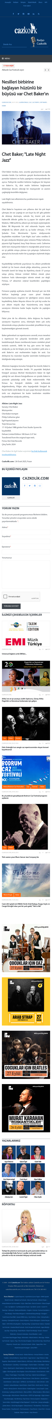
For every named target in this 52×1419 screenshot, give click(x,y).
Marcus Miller (28, 1392)
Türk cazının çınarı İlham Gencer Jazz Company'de (20, 857)
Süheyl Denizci (28, 1406)
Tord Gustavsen (24, 1409)
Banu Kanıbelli (12, 1361)
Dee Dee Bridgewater (31, 1368)
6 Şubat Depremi (19, 1296)
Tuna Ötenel (33, 1409)
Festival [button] (34, 787)
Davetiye (4, 1310)
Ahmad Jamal (19, 1354)
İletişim (23, 2)
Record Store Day (38, 1341)
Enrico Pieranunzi (30, 1371)
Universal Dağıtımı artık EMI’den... (14, 654)
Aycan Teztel (23, 1358)
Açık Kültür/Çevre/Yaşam (32, 1296)
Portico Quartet (35, 1399)
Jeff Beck (23, 1382)
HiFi (46, 2)
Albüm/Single (23, 102)
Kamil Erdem (23, 1385)
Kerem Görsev (22, 1388)
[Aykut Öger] (22, 1152)
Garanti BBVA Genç (22, 1317)
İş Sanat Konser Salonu (37, 1324)
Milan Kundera (37, 1392)
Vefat (33, 1344)
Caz (30, 102)
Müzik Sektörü (33, 1337)
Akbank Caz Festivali (20, 1300)
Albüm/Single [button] (7, 895)
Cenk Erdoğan (24, 1365)
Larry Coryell (40, 1388)
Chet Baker (43, 102)
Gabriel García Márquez (39, 1375)
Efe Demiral (42, 1368)
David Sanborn (20, 1368)
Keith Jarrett (39, 1385)
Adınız (5, 527)
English (29, 1310)
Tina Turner (45, 1406)
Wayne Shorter (24, 1412)
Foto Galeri (27, 6)
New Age (41, 1337)
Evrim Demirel (41, 1371)
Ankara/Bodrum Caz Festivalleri (11, 1303)
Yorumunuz (7, 558)
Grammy (4, 1320)
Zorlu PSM (34, 1348)
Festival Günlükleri (43, 1310)
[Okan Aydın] (37, 1188)
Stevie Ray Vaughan (17, 1406)
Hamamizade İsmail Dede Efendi (12, 1378)
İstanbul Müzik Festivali (17, 1327)
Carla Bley (16, 1365)
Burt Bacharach (7, 1365)
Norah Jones (24, 1395)
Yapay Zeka (39, 1344)
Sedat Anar (34, 1402)
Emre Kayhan (20, 1371)
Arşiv (22, 1303)
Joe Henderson (31, 1382)
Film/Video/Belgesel (19, 1314)
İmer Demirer (36, 1378)
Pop (16, 1341)
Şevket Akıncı (6, 1406)
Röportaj (9, 1344)
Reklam (15, 2)
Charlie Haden (33, 1365)
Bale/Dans (28, 1303)
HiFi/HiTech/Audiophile (14, 1324)
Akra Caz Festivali (32, 1300)
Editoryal (11, 1310)
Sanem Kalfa (6, 1402)
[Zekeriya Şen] (8, 1188)
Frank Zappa (13, 1375)
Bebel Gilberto (22, 1361)
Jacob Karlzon (7, 1382)
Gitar (38, 1317)
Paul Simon (26, 1399)
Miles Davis (46, 1392)
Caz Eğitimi (11, 1307)
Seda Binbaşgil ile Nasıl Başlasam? (20, 1402)
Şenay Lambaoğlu (43, 1402)
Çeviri (39, 1307)
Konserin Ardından (22, 1334)
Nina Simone (15, 1395)
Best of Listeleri (36, 1303)
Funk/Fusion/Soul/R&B (9, 1317)
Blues (40, 2)
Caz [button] (4, 738)
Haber (4, 106)
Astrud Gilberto (14, 1358)
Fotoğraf (43, 1314)
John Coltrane (41, 1382)
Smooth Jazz (16, 1344)
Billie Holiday (38, 1361)
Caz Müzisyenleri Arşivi (22, 1307)
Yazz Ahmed (33, 1412)
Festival (35, 1310)
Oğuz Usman (45, 1395)
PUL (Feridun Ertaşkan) (25, 1341)
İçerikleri (11, 498)
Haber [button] (11, 738)
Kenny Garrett (13, 1388)
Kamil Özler (31, 1385)
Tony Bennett (15, 1409)
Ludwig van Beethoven (16, 1392)
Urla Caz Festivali (26, 1344)
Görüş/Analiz (45, 1317)
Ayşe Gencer (32, 1358)
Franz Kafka (21, 1375)
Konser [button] (18, 738)
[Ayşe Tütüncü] (8, 1152)
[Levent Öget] (22, 1188)
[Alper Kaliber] (37, 1170)
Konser (40, 1331)
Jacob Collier (44, 1378)
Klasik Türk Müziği (32, 1331)
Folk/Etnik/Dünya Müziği (33, 1314)
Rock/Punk (47, 1341)
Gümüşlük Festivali (13, 1320)
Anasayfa (8, 2)
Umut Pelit (41, 1409)
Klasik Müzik (32, 2)
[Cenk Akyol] (22, 1170)
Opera (12, 1341)
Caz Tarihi (35, 102)
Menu (7, 59)
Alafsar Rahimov (28, 1354)
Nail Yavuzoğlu (7, 1395)
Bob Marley (46, 1361)
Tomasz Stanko (6, 1409)
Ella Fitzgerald (12, 1371)
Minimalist (25, 1337)
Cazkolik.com (6, 102)
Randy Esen (44, 1399)
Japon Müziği (45, 1327)
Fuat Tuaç (28, 1375)
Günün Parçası (45, 1320)
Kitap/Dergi (13, 1331)
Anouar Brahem (38, 1354)
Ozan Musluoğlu (8, 1399)
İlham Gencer (27, 1378)
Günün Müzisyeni (35, 1320)
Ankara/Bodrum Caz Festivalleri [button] (13, 787)
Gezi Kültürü (32, 1317)
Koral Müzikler (33, 1334)
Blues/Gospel (46, 1303)
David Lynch (11, 1368)
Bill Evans (30, 1361)
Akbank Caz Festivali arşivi (13, 70)
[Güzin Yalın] (37, 1152)
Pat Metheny (18, 1399)
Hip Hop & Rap (26, 1324)
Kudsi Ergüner (32, 1388)
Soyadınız (6, 537)
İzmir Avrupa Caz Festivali (32, 1327)
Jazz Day (6, 1331)
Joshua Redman (14, 1385)
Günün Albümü (24, 1320)
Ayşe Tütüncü (41, 1358)
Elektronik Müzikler (20, 1310)
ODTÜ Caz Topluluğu (34, 1395)
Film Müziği (8, 1314)
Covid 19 (44, 1307)
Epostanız (6, 547)
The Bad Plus (37, 1406)
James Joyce (16, 1382)
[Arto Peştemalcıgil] (8, 1170)
